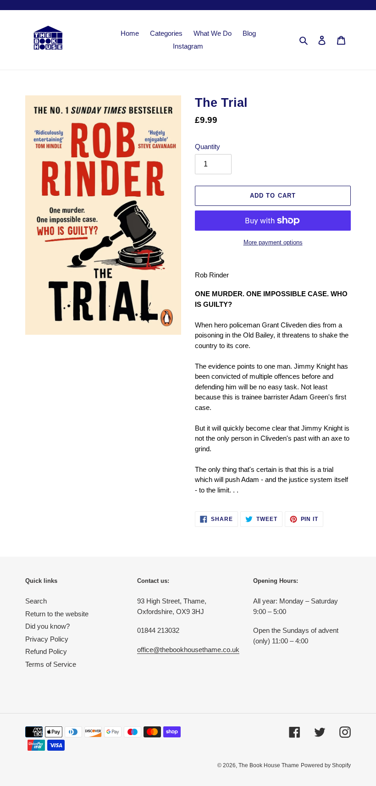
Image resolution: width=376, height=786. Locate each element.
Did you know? (47, 626)
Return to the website (56, 614)
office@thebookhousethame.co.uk (188, 649)
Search (36, 601)
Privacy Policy (46, 639)
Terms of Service (50, 664)
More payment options (273, 242)
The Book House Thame (268, 765)
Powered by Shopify (326, 765)
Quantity (207, 146)
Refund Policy (46, 651)
